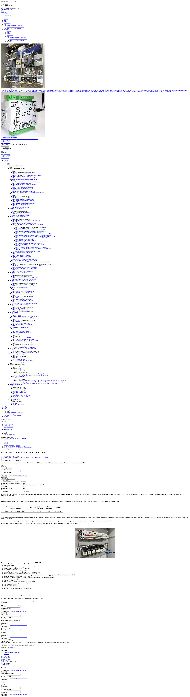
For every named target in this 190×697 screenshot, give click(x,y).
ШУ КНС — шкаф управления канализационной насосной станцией (32, 241)
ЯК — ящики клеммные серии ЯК (21, 331)
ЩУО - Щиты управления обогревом (21, 256)
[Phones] (1, 151)
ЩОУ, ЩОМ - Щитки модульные (20, 276)
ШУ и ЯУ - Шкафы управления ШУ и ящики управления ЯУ (27, 224)
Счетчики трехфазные (18, 376)
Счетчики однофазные (18, 370)
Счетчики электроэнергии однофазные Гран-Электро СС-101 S (31, 374)
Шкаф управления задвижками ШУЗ (24, 239)
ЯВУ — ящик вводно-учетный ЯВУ (21, 337)
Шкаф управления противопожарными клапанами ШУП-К (30, 231)
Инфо (5, 24)
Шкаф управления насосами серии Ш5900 (26, 240)
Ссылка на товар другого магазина (10, 620)
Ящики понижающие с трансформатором (124, 91)
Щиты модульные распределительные (149, 90)
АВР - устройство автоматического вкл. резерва (24, 267)
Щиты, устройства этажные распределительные (171, 90)
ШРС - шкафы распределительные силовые (23, 203)
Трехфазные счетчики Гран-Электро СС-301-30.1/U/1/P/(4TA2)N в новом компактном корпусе (36, 383)
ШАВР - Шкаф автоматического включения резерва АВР (26, 265)
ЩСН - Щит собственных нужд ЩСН (22, 324)
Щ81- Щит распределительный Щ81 (21, 204)
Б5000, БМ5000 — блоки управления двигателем (24, 259)
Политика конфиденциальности (15, 25)
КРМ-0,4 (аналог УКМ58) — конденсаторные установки (26, 175)
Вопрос (3, 605)
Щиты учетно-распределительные (18, 287)
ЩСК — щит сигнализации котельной (22, 252)
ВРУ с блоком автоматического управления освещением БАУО (28, 192)
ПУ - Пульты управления (18, 359)
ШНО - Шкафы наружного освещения (22, 297)
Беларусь (3, 6)
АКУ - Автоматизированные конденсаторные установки (26, 173)
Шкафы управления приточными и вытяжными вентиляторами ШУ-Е (33, 233)
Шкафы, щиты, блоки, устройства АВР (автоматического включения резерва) (120, 90)
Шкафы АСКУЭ (60, 91)
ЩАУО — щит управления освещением (22, 300)
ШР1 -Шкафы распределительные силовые (23, 199)
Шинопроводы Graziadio (16, 139)
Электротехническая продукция (9, 137)
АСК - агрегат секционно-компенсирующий (23, 177)
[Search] (2, 151)
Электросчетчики (5, 139)
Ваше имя (3, 471)
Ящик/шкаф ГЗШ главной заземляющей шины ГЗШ (25, 352)
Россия (7, 6)
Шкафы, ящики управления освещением (24, 91)
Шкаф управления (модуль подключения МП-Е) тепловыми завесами (33, 235)
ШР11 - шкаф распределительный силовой (23, 200)
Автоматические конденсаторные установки (12, 90)
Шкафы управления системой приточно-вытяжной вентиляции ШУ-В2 (33, 248)
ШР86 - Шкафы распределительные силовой (23, 201)
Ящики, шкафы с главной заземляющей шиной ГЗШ (148, 91)
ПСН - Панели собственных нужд (21, 323)
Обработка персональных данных (15, 27)
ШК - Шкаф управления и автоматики (25, 228)
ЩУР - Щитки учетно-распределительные (23, 291)
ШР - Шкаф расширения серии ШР (21, 197)
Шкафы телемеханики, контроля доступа (45, 91)
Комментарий (4, 623)
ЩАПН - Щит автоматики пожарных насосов (24, 223)
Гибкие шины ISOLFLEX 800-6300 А (21, 395)
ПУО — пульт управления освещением (22, 360)
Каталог (6, 20)
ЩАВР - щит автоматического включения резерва (25, 268)
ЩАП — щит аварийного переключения (22, 271)
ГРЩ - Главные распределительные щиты (23, 189)
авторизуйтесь (11, 595)
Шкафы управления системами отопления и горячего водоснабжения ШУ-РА (35, 236)
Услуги (5, 21)
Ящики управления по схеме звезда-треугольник (27, 251)
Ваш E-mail (3, 609)
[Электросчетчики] (19, 366)
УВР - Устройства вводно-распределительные (24, 184)
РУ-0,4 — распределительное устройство (22, 187)
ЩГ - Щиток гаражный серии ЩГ (21, 207)
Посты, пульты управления (168, 91)
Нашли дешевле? (11, 478)
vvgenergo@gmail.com (6, 9)
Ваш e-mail (3, 618)
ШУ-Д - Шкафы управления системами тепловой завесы (29, 244)
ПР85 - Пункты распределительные (21, 213)
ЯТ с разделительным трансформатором (22, 345)
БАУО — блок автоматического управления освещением (26, 301)
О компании (7, 23)
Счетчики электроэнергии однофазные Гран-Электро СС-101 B (31, 375)
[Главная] (7, 150)
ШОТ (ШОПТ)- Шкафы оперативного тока (23, 321)
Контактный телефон (6, 608)
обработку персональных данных (18, 475)
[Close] (1, 685)
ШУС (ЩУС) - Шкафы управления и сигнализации (28, 243)
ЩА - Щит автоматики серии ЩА (21, 221)
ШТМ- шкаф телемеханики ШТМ (21, 308)
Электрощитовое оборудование (9, 89)
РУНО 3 (14, 403)
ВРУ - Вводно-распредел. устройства (21, 183)
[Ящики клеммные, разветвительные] (28, 327)
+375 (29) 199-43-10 (5, 154)
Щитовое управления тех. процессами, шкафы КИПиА (26, 220)
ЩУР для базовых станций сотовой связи (23, 292)
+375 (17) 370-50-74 (5, 156)
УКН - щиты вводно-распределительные (22, 185)
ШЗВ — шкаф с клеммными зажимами (22, 325)
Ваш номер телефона (6, 472)
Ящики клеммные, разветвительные (97, 91)
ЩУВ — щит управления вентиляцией (22, 253)
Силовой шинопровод (18, 391)
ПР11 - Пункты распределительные (21, 212)
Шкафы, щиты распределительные (60, 90)
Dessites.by (12, 647)
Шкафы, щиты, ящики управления (91, 90)
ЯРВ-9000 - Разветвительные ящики (21, 332)
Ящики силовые (110, 91)
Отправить (3, 477)
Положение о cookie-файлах (14, 28)
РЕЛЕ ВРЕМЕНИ (33, 139)
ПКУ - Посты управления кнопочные (22, 358)
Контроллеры (25, 139)
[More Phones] (11, 419)
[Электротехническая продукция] (23, 362)
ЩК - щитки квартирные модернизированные (24, 279)
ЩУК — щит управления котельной (21, 255)
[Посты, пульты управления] (23, 354)
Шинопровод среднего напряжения (21, 394)
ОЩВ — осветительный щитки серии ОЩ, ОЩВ (25, 277)
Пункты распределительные (76, 90)
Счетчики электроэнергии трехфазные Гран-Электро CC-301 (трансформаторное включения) (39, 382)
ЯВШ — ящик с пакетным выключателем (23, 339)
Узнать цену (9, 468)
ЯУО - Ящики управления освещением (25, 249)
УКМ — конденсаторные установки (21, 176)
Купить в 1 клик (4, 480)
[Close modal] (9, 628)
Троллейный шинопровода (19, 392)
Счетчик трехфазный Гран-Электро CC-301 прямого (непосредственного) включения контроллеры (40, 380)
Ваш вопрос (4, 692)
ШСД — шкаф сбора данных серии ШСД (22, 311)
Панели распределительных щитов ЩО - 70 (23, 191)
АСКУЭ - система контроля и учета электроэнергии (25, 316)
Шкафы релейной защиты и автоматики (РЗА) (76, 91)
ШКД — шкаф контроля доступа (20, 309)
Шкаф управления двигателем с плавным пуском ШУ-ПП (30, 229)
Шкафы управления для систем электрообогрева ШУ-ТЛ (29, 232)
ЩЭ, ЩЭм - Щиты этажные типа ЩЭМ (22, 284)
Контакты (6, 29)
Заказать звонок (4, 145)
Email (2, 474)
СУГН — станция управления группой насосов (24, 260)
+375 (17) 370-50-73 (5, 155)
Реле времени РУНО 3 (18, 404)
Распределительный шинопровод (20, 396)
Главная (6, 19)
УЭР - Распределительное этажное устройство (24, 285)
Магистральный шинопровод (19, 388)
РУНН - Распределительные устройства (22, 188)
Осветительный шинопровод (19, 390)
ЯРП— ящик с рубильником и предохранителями (25, 340)
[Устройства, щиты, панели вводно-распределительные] (37, 179)
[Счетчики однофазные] (24, 370)
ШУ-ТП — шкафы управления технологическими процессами (31, 247)
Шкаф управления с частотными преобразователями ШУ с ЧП (31, 237)
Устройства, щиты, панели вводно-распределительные (37, 90)
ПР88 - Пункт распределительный (21, 215)
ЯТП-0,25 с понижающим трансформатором (23, 347)
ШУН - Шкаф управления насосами (24, 245)
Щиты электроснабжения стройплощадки (23, 205)
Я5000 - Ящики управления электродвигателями (24, 257)
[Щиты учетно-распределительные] (27, 287)
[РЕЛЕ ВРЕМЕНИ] (19, 399)
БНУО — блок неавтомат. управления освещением (25, 303)
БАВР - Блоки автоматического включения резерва (25, 269)
